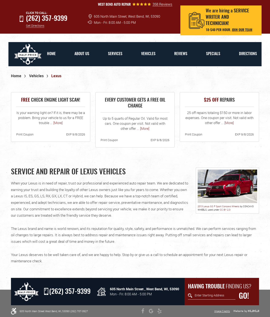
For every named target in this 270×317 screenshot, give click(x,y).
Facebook (143, 311)
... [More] (56, 123)
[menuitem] (51, 54)
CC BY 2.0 (225, 209)
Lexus (56, 75)
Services (115, 54)
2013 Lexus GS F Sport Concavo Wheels (218, 206)
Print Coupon (25, 134)
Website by (246, 311)
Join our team (242, 30)
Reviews (180, 54)
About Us (81, 54)
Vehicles (148, 54)
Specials (213, 54)
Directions (248, 54)
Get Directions (35, 26)
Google (151, 311)
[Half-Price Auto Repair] (26, 291)
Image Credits (222, 311)
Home (51, 54)
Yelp (159, 311)
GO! (244, 296)
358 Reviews (162, 4)
